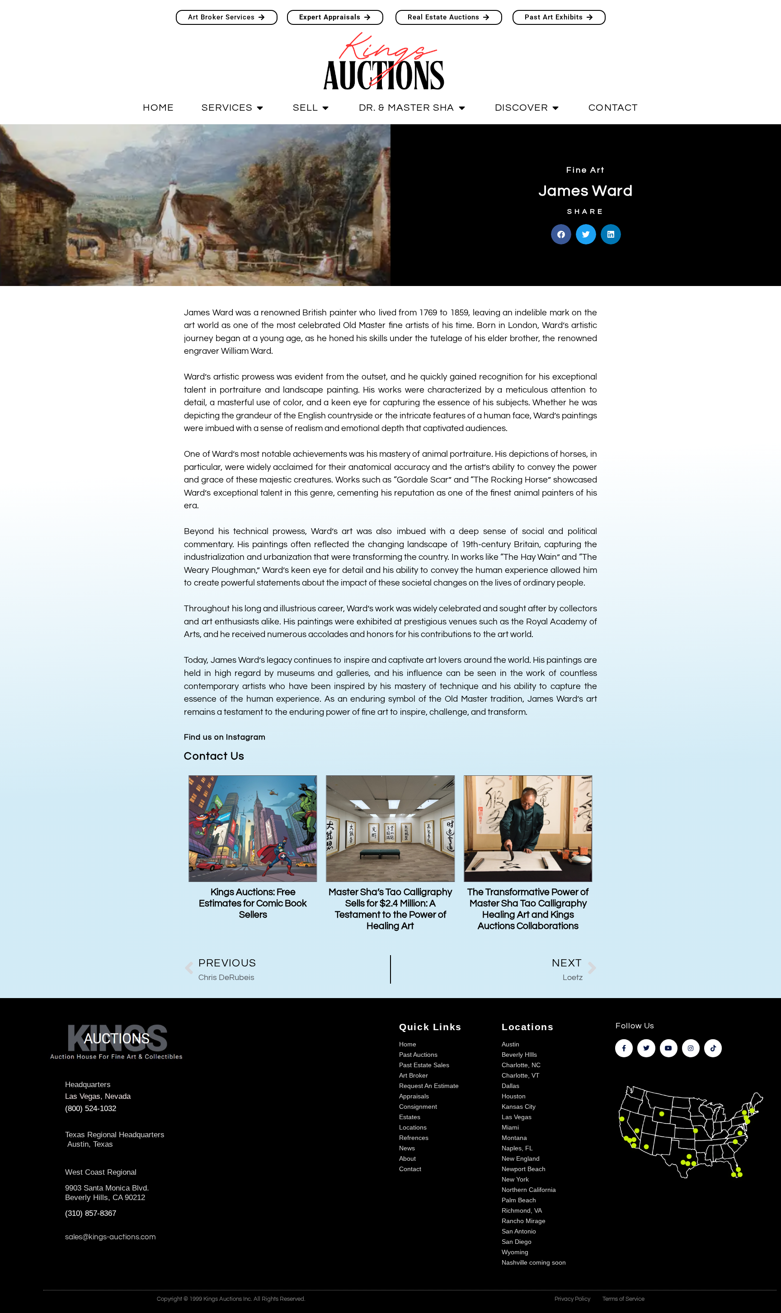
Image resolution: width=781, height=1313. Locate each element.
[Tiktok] (713, 1048)
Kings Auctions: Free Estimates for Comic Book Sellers (253, 903)
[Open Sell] (325, 108)
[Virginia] (740, 1133)
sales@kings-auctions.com (110, 1237)
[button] (561, 234)
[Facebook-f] (624, 1048)
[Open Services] (260, 108)
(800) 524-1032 (90, 1108)
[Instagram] (691, 1048)
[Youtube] (668, 1048)
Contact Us (214, 756)
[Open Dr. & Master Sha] (462, 108)
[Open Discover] (555, 108)
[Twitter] (646, 1048)
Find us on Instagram (224, 737)
